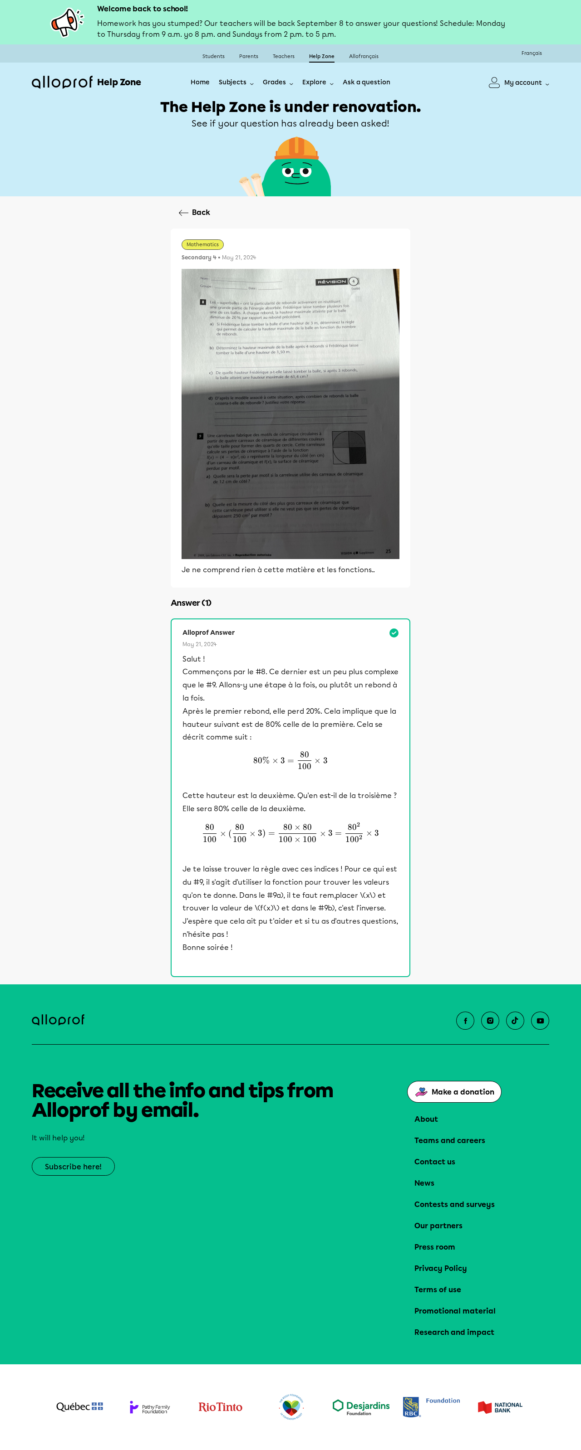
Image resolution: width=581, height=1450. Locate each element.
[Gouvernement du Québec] (79, 1407)
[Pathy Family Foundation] (150, 1407)
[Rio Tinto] (220, 1407)
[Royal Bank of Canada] (431, 1407)
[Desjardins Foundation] (361, 1407)
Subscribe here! (73, 1167)
